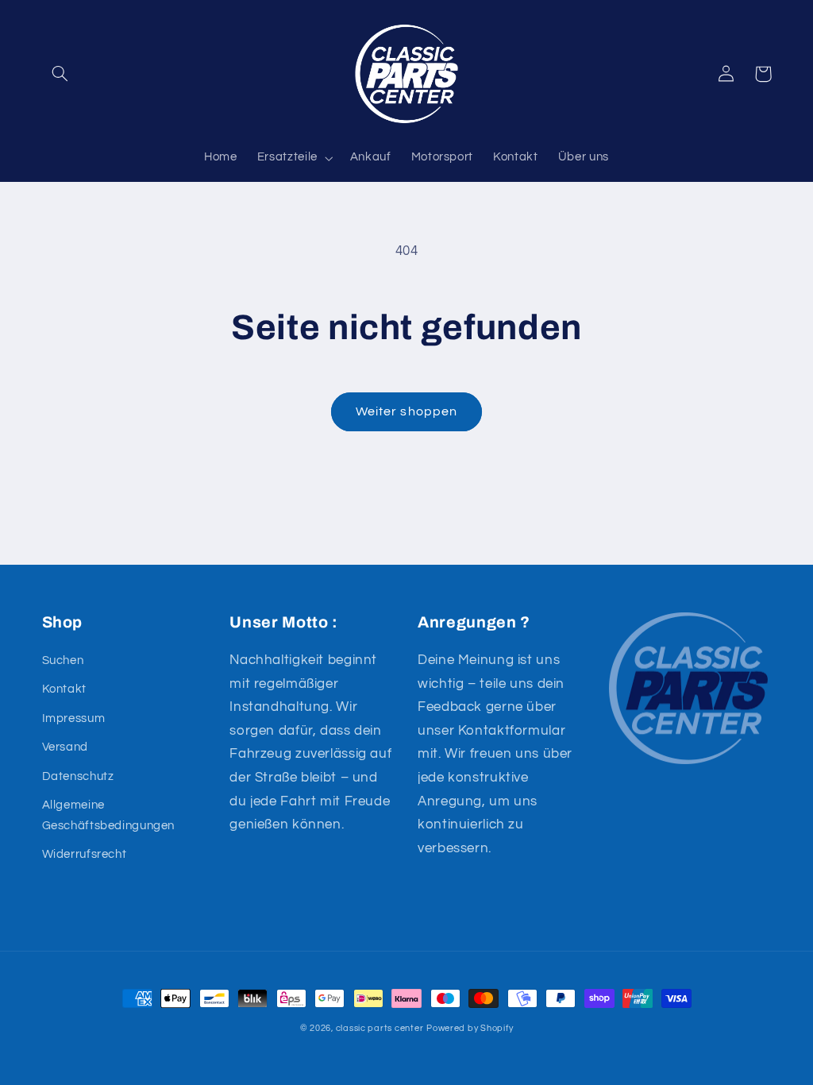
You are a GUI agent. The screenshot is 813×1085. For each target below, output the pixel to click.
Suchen (63, 660)
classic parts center (380, 1028)
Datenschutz (78, 776)
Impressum (74, 718)
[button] (60, 74)
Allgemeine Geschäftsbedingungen (108, 815)
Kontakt (64, 689)
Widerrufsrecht (84, 854)
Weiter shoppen (406, 411)
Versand (65, 747)
